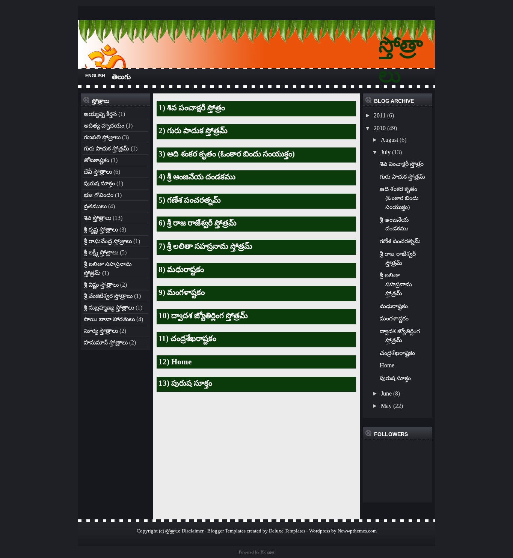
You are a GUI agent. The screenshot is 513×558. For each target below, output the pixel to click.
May (386, 406)
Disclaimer (193, 531)
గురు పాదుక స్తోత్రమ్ (106, 148)
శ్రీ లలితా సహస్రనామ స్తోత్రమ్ (396, 284)
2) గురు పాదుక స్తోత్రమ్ (193, 130)
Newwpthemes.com (357, 531)
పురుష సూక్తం (99, 183)
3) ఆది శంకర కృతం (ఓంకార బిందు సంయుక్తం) (226, 154)
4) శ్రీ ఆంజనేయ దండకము (196, 177)
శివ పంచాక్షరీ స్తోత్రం (402, 164)
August (389, 140)
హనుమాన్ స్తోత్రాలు (106, 342)
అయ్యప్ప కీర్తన (100, 114)
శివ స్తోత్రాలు (97, 218)
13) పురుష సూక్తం (185, 383)
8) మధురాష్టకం (181, 269)
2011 (380, 115)
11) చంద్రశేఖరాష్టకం (187, 338)
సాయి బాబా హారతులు (109, 319)
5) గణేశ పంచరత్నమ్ (189, 200)
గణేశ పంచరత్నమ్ (400, 241)
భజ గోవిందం (98, 195)
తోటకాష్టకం (96, 160)
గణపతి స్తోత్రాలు (102, 137)
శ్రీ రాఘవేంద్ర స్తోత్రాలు (108, 241)
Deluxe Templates (287, 531)
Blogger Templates (226, 531)
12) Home (175, 362)
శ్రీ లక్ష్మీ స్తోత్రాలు (101, 252)
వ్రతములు (95, 206)
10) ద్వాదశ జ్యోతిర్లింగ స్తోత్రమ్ (203, 315)
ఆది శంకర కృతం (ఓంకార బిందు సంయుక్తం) (399, 198)
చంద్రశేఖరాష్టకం (397, 353)
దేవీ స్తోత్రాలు (98, 171)
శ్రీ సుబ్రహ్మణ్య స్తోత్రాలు (109, 307)
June (386, 393)
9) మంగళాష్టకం (181, 292)
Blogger (268, 552)
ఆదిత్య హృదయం (104, 125)
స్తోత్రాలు (173, 531)
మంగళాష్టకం (394, 318)
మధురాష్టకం (394, 306)
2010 (380, 128)
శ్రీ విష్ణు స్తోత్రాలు (101, 284)
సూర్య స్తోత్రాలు (101, 331)
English (95, 75)
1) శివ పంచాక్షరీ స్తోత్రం (191, 108)
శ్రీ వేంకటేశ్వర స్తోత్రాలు (108, 296)
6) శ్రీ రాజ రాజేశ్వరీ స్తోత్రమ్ (197, 223)
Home (387, 365)
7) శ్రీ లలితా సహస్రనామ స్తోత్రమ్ (205, 246)
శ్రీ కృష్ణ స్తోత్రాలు (101, 229)
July (386, 152)
